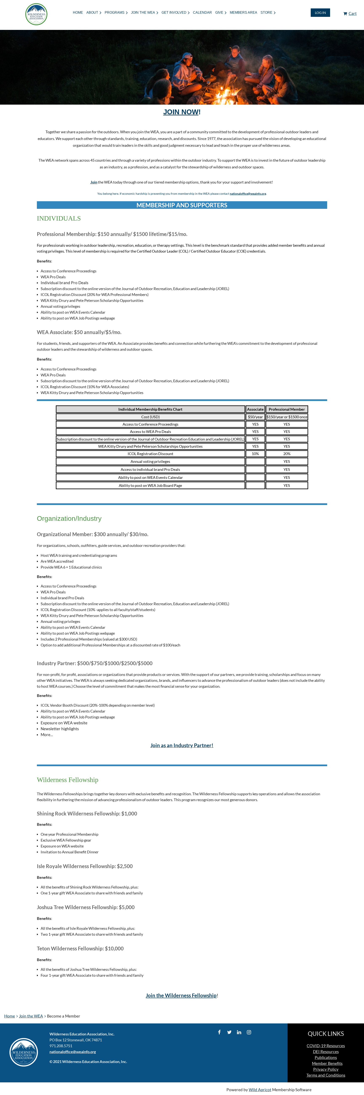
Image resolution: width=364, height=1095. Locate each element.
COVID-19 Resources (326, 1045)
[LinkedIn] (239, 1032)
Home (9, 1016)
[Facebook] (219, 1032)
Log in (320, 13)
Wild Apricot (260, 1089)
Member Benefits (327, 1063)
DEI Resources (326, 1051)
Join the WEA (31, 1016)
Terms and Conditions (325, 1075)
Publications (326, 1057)
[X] (229, 1032)
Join (93, 182)
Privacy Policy (326, 1069)
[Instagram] (249, 1032)
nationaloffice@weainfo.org (248, 193)
